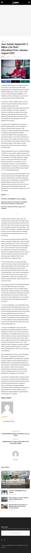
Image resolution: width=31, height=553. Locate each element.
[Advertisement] (15, 20)
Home (2, 41)
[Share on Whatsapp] (25, 81)
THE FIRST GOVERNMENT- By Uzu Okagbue (13, 199)
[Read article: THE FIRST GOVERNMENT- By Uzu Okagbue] (4, 492)
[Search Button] (29, 2)
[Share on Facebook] (5, 81)
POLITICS (7, 41)
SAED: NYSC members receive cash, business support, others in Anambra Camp (15, 483)
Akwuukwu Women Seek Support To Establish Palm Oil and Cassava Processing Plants (18, 506)
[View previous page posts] (14, 213)
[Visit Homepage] (15, 2)
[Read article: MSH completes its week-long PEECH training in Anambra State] (4, 499)
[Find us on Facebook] (1, 540)
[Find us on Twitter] (4, 540)
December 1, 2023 (16, 57)
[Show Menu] (2, 2)
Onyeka (8, 57)
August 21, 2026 (6, 486)
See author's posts (9, 421)
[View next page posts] (17, 213)
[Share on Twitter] (15, 81)
